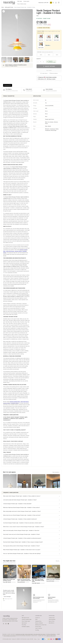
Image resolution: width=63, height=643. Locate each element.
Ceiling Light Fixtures (9, 7)
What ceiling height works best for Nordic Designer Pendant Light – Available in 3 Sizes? (22, 511)
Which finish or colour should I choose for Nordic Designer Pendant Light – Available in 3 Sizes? (23, 526)
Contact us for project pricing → (11, 66)
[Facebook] (3, 624)
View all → (58, 560)
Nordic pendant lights (29, 634)
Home (2, 7)
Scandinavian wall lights (20, 634)
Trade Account (52, 617)
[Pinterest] (8, 624)
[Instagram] (6, 624)
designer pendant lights (15, 401)
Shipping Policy (38, 621)
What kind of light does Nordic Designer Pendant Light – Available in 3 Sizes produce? (21, 507)
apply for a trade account (51, 635)
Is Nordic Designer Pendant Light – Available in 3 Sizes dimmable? (17, 503)
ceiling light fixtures (10, 251)
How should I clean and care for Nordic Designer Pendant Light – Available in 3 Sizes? (21, 534)
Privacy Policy (38, 626)
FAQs (36, 619)
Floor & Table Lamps (26, 621)
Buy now (49, 70)
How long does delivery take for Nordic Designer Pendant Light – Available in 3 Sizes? (21, 545)
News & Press (51, 621)
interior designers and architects (10, 635)
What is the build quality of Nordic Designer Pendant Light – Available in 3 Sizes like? (21, 530)
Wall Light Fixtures (25, 617)
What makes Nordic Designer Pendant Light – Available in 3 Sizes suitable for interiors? (21, 496)
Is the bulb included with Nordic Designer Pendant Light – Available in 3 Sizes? (20, 499)
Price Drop (24, 624)
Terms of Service (38, 628)
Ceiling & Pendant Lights (27, 619)
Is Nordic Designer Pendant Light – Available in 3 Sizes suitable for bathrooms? (20, 519)
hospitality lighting (14, 403)
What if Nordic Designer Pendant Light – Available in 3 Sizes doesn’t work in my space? (21, 549)
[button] (53, 2)
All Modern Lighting (25, 626)
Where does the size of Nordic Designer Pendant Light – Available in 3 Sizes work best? (22, 515)
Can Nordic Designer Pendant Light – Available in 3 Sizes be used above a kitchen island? (22, 522)
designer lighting (18, 251)
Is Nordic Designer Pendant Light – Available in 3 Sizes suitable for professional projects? (22, 538)
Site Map (37, 630)
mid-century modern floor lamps (39, 634)
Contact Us (37, 617)
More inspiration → (56, 472)
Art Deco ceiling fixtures (51, 634)
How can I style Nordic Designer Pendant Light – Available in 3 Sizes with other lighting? (22, 553)
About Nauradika (52, 619)
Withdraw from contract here (40, 624)
